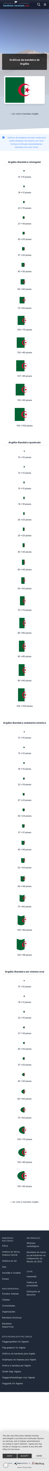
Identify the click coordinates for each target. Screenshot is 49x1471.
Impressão (32, 1276)
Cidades (6, 1299)
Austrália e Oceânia (11, 1273)
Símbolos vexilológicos (33, 1244)
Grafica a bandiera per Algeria (16, 1365)
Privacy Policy (27, 1467)
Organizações (8, 1311)
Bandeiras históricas (12, 1317)
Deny (9, 1456)
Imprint (19, 1467)
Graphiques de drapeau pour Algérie (19, 1359)
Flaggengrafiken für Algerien (15, 1341)
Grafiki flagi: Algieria (11, 1371)
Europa (5, 1278)
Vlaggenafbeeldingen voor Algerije (18, 1377)
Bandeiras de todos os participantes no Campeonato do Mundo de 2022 (36, 1257)
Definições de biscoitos (33, 1293)
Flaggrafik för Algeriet (12, 1383)
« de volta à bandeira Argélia (24, 113)
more (39, 1456)
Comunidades (8, 1305)
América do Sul (9, 1261)
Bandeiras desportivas (8, 1325)
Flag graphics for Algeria (13, 1347)
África (5, 1245)
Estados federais (10, 1293)
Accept (24, 1456)
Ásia (4, 1267)
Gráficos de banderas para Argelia (18, 1353)
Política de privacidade (32, 1284)
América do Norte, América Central (11, 1253)
